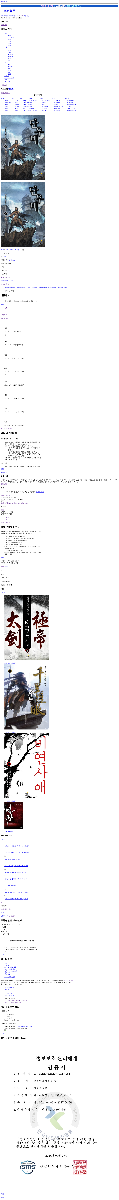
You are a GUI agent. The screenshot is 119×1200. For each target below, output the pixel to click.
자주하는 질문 (71, 104)
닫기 (2, 472)
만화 (5, 47)
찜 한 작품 (45, 106)
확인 (2, 304)
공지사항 (70, 102)
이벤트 (6, 76)
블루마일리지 (58, 106)
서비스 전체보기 (9, 977)
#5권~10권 (43, 287)
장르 (9, 41)
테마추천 (31, 108)
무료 (9, 58)
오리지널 (11, 37)
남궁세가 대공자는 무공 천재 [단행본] (16, 846)
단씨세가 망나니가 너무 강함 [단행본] (16, 852)
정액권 (56, 104)
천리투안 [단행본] (10, 732)
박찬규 (5, 256)
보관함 (44, 102)
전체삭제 (4, 25)
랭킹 (9, 45)
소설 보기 (12, 916)
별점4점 (20, 503)
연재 (9, 35)
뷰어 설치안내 (71, 110)
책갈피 (44, 104)
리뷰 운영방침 (5, 495)
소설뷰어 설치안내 (7, 280)
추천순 (8, 522)
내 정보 (52, 98)
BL (9, 72)
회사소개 (7, 963)
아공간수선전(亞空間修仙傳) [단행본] (16, 866)
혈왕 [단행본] (8, 831)
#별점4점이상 (51, 287)
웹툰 (5, 33)
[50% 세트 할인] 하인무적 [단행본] (15, 879)
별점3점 (14, 503)
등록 (2, 510)
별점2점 (9, 503)
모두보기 (4, 484)
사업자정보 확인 (68, 980)
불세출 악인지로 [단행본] (12, 859)
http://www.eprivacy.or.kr (24, 1026)
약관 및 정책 (71, 108)
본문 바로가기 (5, 1)
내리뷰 (44, 110)
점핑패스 (7, 81)
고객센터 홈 (71, 100)
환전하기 (7, 472)
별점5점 (25, 503)
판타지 (10, 66)
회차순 (3, 318)
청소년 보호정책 (9, 969)
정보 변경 (57, 110)
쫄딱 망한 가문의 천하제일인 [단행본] (16, 892)
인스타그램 (8, 993)
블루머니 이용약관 (10, 971)
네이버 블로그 (9, 987)
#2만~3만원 (36, 287)
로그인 (21, 16)
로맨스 (10, 70)
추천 (9, 51)
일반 (9, 74)
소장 (5, 308)
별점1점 (3, 503)
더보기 (3, 593)
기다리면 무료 (9, 78)
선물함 (6, 80)
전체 (5, 519)
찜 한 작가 (45, 108)
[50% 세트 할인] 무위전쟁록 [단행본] (16, 899)
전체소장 (4, 315)
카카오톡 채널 (9, 995)
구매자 (6, 517)
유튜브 (6, 989)
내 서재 (40, 98)
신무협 (17, 250)
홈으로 (11, 89)
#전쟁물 (18, 287)
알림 (4, 284)
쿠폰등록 (57, 108)
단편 (9, 39)
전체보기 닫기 (5, 93)
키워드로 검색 (32, 110)
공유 (7, 284)
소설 (5, 62)
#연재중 (59, 287)
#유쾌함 (23, 287)
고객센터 (66, 98)
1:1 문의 (69, 106)
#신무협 (7, 287)
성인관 (10, 56)
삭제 (2, 566)
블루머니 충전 (5, 16)
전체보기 (4, 85)
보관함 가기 (5, 916)
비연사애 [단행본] (10, 801)
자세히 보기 (40, 492)
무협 (9, 68)
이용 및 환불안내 (6, 428)
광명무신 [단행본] (10, 885)
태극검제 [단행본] (10, 663)
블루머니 (57, 102)
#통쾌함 (29, 287)
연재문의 (7, 975)
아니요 (6, 566)
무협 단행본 (9, 250)
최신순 (8, 318)
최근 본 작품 (46, 100)
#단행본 (64, 287)
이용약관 (7, 965)
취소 (2, 902)
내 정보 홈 (57, 100)
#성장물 (12, 287)
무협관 (10, 54)
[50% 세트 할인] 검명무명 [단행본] (15, 872)
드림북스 (12, 260)
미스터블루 (8, 10)
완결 (9, 43)
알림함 (14, 16)
